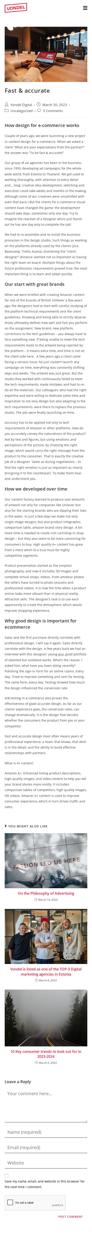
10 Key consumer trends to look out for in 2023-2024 (45, 1054)
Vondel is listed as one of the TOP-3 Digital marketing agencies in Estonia (46, 971)
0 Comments (53, 111)
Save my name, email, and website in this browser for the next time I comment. (45, 1184)
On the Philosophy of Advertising (46, 893)
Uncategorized (21, 111)
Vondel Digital (21, 105)
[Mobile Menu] (85, 8)
